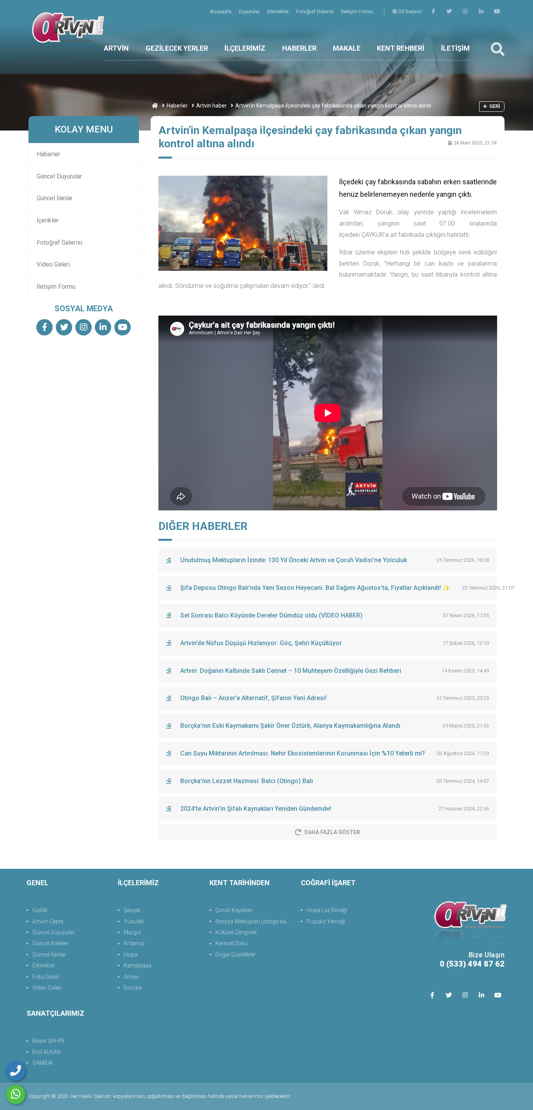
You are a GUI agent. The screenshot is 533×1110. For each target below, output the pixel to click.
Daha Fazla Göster (332, 832)
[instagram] (465, 11)
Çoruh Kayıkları (233, 910)
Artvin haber (211, 105)
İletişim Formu (357, 11)
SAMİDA (42, 1063)
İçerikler (48, 220)
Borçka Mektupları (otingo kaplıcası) (254, 921)
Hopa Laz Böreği (327, 910)
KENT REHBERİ (400, 48)
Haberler (177, 105)
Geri (494, 106)
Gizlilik (40, 910)
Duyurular (250, 11)
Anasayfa (221, 11)
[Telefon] (15, 1071)
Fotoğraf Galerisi (315, 11)
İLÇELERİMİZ (244, 48)
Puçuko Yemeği (326, 921)
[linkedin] (481, 11)
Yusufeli (134, 921)
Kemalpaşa (137, 965)
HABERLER (299, 48)
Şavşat (132, 910)
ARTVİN (116, 48)
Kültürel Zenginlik (236, 932)
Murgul (132, 932)
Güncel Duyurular (59, 176)
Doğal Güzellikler (235, 954)
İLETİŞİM (455, 48)
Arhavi (131, 977)
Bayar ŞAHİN (48, 1041)
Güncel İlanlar (55, 198)
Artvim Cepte (47, 921)
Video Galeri (53, 264)
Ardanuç (134, 943)
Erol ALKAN (46, 1052)
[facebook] (433, 11)
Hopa (130, 954)
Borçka (133, 988)
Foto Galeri (45, 977)
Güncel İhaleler (50, 943)
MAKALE (347, 48)
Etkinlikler (278, 11)
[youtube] (497, 11)
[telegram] (449, 11)
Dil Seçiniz (409, 11)
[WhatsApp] (15, 1094)
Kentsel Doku (231, 943)
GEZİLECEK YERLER (177, 48)
